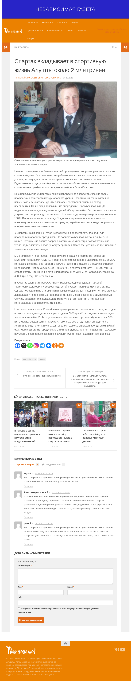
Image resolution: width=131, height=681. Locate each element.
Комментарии (28, 464)
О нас (70, 30)
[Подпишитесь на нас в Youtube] (122, 650)
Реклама (81, 30)
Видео (74, 22)
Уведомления (54, 464)
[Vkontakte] (48, 345)
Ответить (28, 486)
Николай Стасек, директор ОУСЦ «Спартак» (38, 78)
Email (70, 587)
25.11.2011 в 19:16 (44, 473)
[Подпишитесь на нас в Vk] (116, 650)
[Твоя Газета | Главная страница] (13, 30)
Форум (30, 38)
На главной (21, 47)
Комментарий (25, 566)
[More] (61, 345)
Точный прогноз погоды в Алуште (112, 29)
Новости (46, 22)
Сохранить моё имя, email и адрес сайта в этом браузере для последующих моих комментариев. (58, 610)
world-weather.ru (112, 32)
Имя (20, 587)
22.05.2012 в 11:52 (61, 492)
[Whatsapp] (30, 345)
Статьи (61, 22)
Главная (31, 22)
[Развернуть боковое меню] (6, 47)
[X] (24, 345)
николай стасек (29, 359)
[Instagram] (36, 345)
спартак (42, 359)
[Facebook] (17, 345)
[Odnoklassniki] (55, 345)
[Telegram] (42, 345)
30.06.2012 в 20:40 (44, 523)
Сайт (20, 597)
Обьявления (53, 30)
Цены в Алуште (35, 30)
